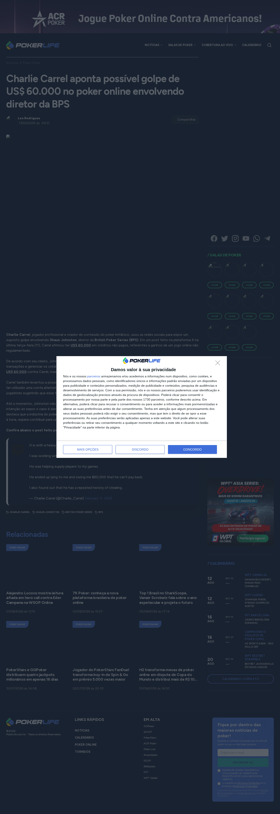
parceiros (93, 376)
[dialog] (141, 407)
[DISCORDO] (218, 364)
